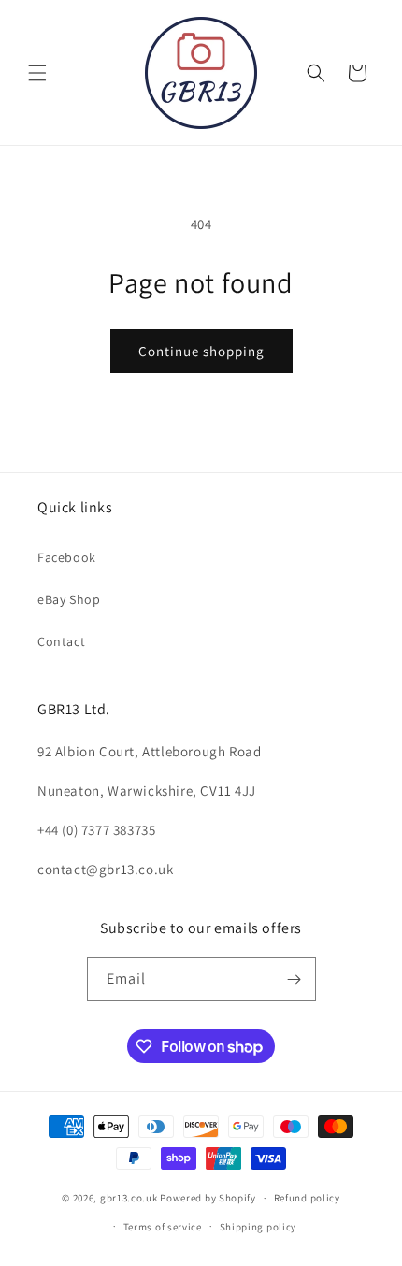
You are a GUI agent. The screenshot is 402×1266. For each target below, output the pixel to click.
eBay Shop (68, 599)
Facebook (66, 557)
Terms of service (162, 1226)
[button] (37, 73)
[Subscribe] (294, 979)
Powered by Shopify (208, 1197)
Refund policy (307, 1197)
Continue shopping (201, 351)
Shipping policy (258, 1226)
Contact (61, 641)
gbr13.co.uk (129, 1197)
